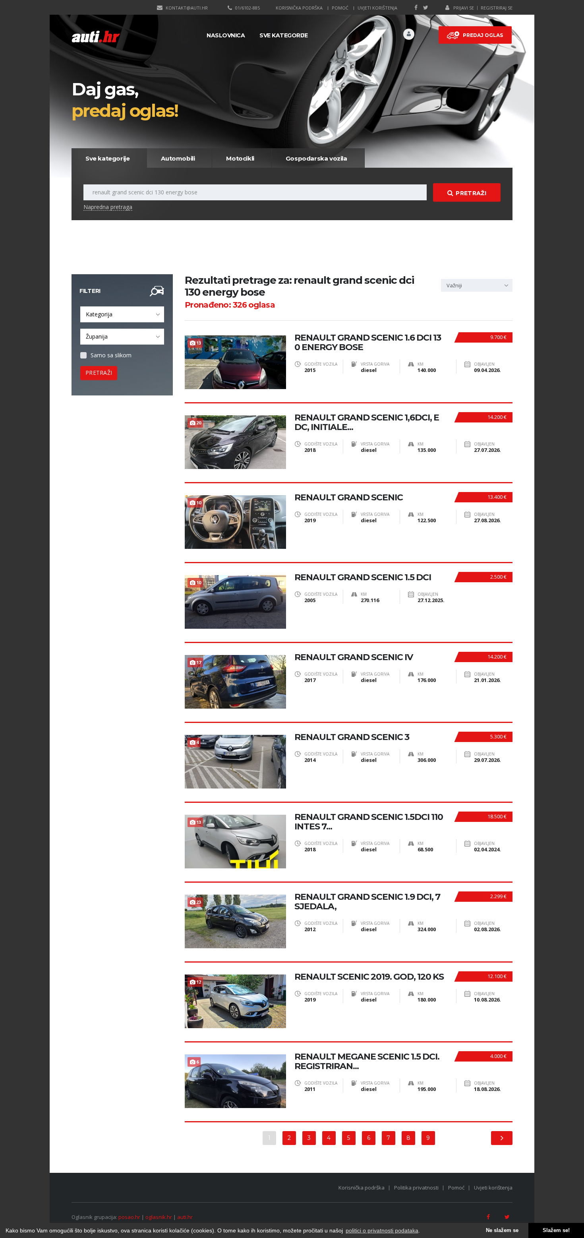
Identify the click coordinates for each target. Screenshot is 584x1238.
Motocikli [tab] (240, 158)
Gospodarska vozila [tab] (316, 158)
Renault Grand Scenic (348, 497)
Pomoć (340, 8)
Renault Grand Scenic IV (353, 657)
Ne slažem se (502, 1230)
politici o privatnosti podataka (382, 1230)
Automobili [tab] (178, 158)
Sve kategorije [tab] (107, 158)
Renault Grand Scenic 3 (351, 737)
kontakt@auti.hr (187, 8)
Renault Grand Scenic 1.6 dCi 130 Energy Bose (367, 342)
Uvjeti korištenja (377, 8)
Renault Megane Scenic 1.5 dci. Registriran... (366, 1061)
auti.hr (185, 1217)
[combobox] (122, 314)
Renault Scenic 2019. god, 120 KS (369, 977)
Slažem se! (556, 1230)
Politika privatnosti (416, 1187)
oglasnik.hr (158, 1217)
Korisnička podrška (299, 8)
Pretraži (471, 193)
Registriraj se (496, 8)
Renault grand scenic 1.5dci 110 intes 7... (368, 821)
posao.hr (129, 1217)
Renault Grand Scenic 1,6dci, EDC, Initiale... (366, 422)
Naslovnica (226, 35)
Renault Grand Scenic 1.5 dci (362, 577)
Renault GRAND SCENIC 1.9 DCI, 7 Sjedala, (367, 901)
